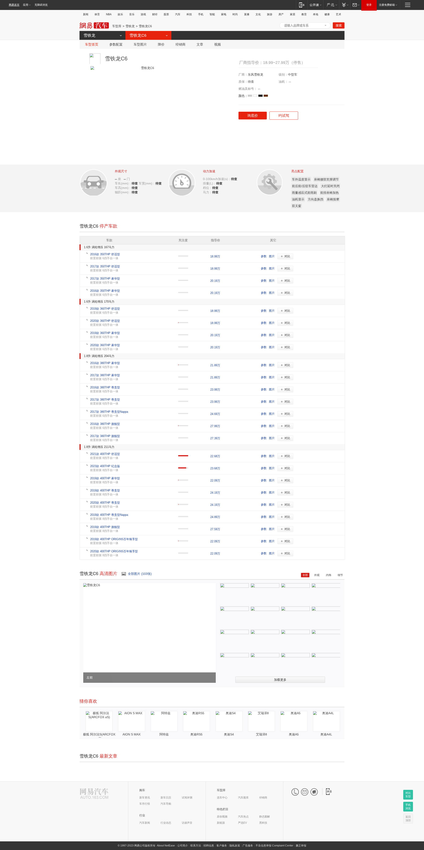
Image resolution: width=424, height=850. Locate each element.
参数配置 (116, 44)
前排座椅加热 (329, 192)
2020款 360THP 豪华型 (105, 345)
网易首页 (14, 4)
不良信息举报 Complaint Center (274, 845)
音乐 (131, 14)
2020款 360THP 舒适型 (105, 320)
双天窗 (296, 206)
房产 (281, 14)
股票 (166, 14)
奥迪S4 (229, 734)
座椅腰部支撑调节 (326, 179)
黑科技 (263, 822)
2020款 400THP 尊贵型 (105, 502)
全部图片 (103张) (140, 574)
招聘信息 (208, 845)
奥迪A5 (294, 734)
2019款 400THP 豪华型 (105, 478)
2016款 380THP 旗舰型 (105, 424)
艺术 (338, 14)
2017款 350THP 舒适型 (105, 266)
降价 (161, 44)
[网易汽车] (94, 794)
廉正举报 (301, 845)
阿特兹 (164, 734)
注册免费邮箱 (387, 4)
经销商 (181, 44)
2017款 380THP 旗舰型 (105, 436)
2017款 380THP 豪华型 (105, 375)
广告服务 (247, 845)
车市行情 (144, 803)
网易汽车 (94, 25)
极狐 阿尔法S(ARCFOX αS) (99, 736)
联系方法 (195, 845)
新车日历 (166, 797)
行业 (142, 815)
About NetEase (166, 845)
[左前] (91, 585)
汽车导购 (166, 803)
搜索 (339, 25)
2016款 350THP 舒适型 (105, 254)
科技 (189, 14)
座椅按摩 (333, 199)
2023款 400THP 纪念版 (105, 466)
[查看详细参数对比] (100, 181)
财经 (154, 14)
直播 (246, 14)
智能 (212, 14)
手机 (200, 14)
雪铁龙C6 (145, 26)
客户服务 (221, 845)
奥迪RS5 (196, 734)
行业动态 (166, 822)
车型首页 (91, 44)
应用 (25, 4)
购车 (142, 790)
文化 (258, 14)
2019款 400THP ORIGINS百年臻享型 (114, 539)
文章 (200, 44)
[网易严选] (331, 5)
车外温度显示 (301, 179)
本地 (315, 14)
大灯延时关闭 (330, 186)
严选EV (242, 822)
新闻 (85, 14)
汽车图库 (243, 797)
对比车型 (408, 794)
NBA (109, 14)
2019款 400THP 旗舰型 (105, 527)
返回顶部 (408, 818)
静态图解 (264, 816)
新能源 (221, 822)
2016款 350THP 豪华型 (105, 290)
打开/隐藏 (325, 25)
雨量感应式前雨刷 (304, 192)
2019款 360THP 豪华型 (105, 333)
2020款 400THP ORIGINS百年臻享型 (114, 551)
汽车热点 (243, 816)
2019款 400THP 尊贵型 (105, 490)
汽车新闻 (144, 822)
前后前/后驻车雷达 (305, 186)
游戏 (143, 14)
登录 (369, 4)
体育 (97, 14)
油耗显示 (298, 199)
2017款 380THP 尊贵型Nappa (109, 411)
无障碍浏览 (41, 4)
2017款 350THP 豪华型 (105, 278)
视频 (217, 44)
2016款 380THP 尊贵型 (105, 387)
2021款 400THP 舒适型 (105, 454)
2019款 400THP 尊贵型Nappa (109, 514)
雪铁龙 (130, 26)
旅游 (269, 14)
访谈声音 (187, 822)
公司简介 (182, 845)
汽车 (177, 14)
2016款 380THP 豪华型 (105, 363)
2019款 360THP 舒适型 (105, 308)
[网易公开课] (315, 5)
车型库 (116, 26)
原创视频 (222, 816)
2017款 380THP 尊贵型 (105, 399)
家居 (292, 14)
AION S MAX (131, 734)
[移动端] (302, 5)
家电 (223, 14)
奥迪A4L (326, 734)
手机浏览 (408, 806)
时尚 (235, 14)
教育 (304, 14)
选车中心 (222, 797)
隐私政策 (234, 845)
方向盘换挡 (315, 199)
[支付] (344, 5)
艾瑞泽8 (261, 734)
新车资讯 (144, 797)
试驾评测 (187, 797)
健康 (327, 14)
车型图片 (140, 44)
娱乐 (120, 14)
